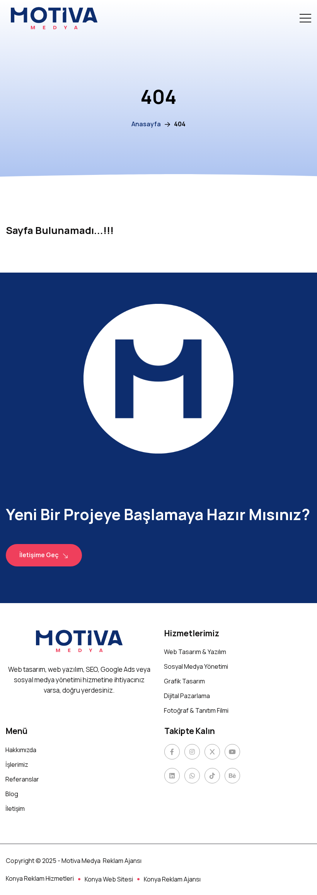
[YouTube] (232, 751)
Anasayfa (146, 124)
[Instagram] (192, 751)
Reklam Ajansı (122, 860)
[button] (305, 18)
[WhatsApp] (192, 775)
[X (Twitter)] (212, 751)
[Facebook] (172, 751)
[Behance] (232, 775)
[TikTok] (212, 775)
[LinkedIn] (172, 775)
